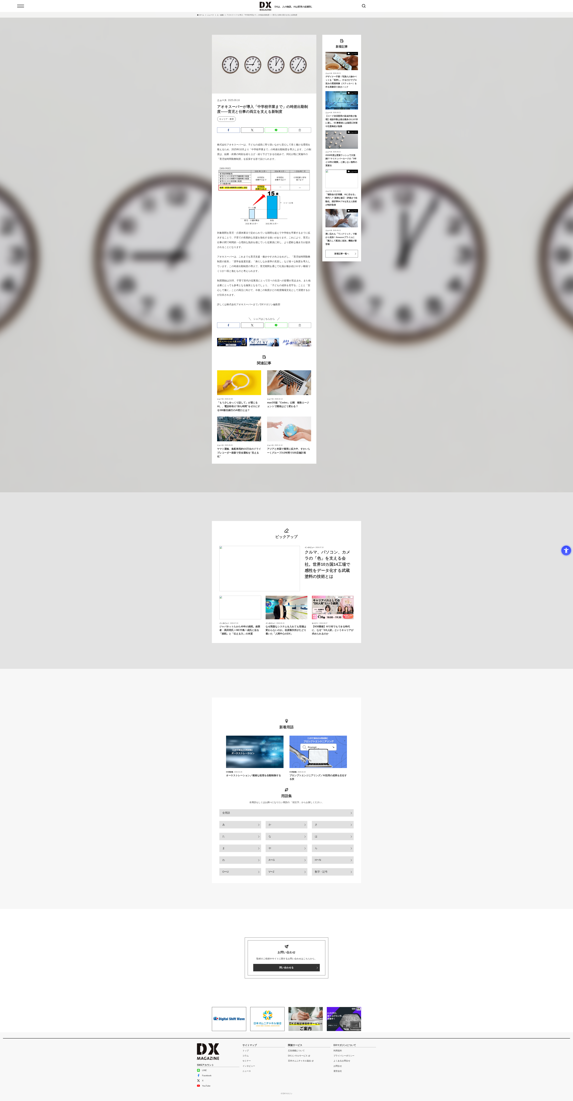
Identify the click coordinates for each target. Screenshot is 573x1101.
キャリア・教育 (226, 119)
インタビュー (248, 1066)
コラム (245, 1055)
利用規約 (338, 1050)
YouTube (206, 1086)
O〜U (225, 871)
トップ (245, 1050)
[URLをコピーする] (300, 130)
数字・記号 (321, 871)
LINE (204, 1070)
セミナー (246, 1061)
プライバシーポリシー (344, 1055)
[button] (228, 130)
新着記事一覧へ (341, 253)
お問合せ (338, 1066)
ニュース (246, 1071)
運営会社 (338, 1071)
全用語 (226, 812)
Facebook (206, 1075)
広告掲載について (296, 1050)
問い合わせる (286, 967)
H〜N (318, 860)
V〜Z (271, 871)
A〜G (272, 860)
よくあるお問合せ (342, 1061)
